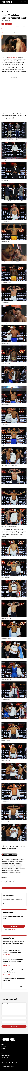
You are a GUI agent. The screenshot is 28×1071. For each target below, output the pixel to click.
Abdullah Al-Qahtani (14, 859)
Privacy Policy (13, 929)
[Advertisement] (14, 93)
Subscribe (14, 926)
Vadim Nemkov (5, 872)
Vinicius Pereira (11, 872)
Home (2, 11)
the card (7, 112)
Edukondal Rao (18, 863)
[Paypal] (6, 1062)
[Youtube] (13, 1062)
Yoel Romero (18, 872)
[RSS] (9, 1062)
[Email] (3, 903)
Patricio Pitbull (10, 868)
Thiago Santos (16, 870)
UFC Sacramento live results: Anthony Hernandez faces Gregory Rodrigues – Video (13, 961)
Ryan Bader (11, 870)
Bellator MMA (4, 861)
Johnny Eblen (11, 866)
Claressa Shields (5, 863)
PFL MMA (16, 868)
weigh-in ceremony (12, 57)
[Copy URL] (13, 881)
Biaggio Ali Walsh (11, 861)
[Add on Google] (16, 1062)
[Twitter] (6, 881)
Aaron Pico (7, 859)
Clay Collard (11, 863)
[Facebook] (2, 881)
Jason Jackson (5, 866)
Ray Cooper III (22, 868)
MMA (7, 11)
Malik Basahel (4, 868)
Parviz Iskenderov (6, 26)
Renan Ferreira (4, 870)
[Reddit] (9, 881)
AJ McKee (21, 859)
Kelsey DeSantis (18, 866)
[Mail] (2, 1062)
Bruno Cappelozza (19, 861)
